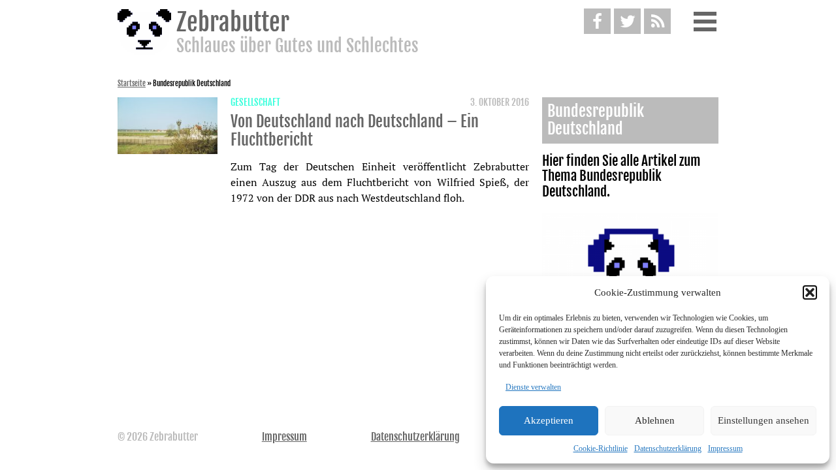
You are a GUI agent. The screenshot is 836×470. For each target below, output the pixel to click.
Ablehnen (655, 420)
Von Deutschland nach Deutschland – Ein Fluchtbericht (355, 130)
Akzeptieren (548, 420)
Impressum (725, 448)
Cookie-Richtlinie (600, 448)
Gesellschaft (255, 102)
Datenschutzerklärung (667, 448)
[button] (809, 292)
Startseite (132, 83)
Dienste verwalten (533, 387)
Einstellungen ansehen (763, 420)
